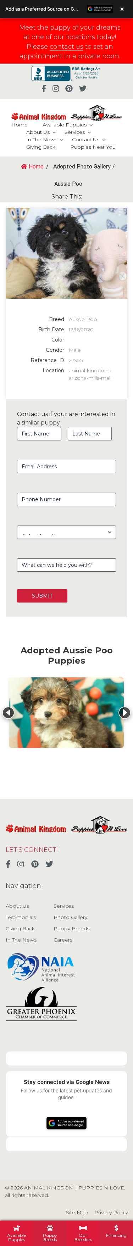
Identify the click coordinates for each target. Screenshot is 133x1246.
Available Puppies (65, 124)
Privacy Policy (111, 1212)
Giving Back (40, 147)
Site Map (77, 1212)
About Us (38, 132)
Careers (63, 940)
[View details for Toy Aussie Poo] (66, 712)
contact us (66, 47)
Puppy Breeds (71, 928)
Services (75, 132)
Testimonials (21, 917)
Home (19, 124)
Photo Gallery (70, 917)
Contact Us (85, 139)
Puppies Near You (93, 147)
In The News (41, 139)
